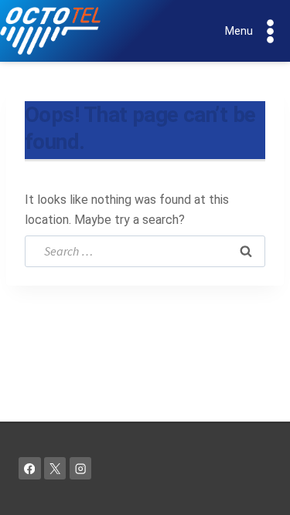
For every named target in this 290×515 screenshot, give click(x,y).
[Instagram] (81, 468)
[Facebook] (30, 468)
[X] (55, 468)
